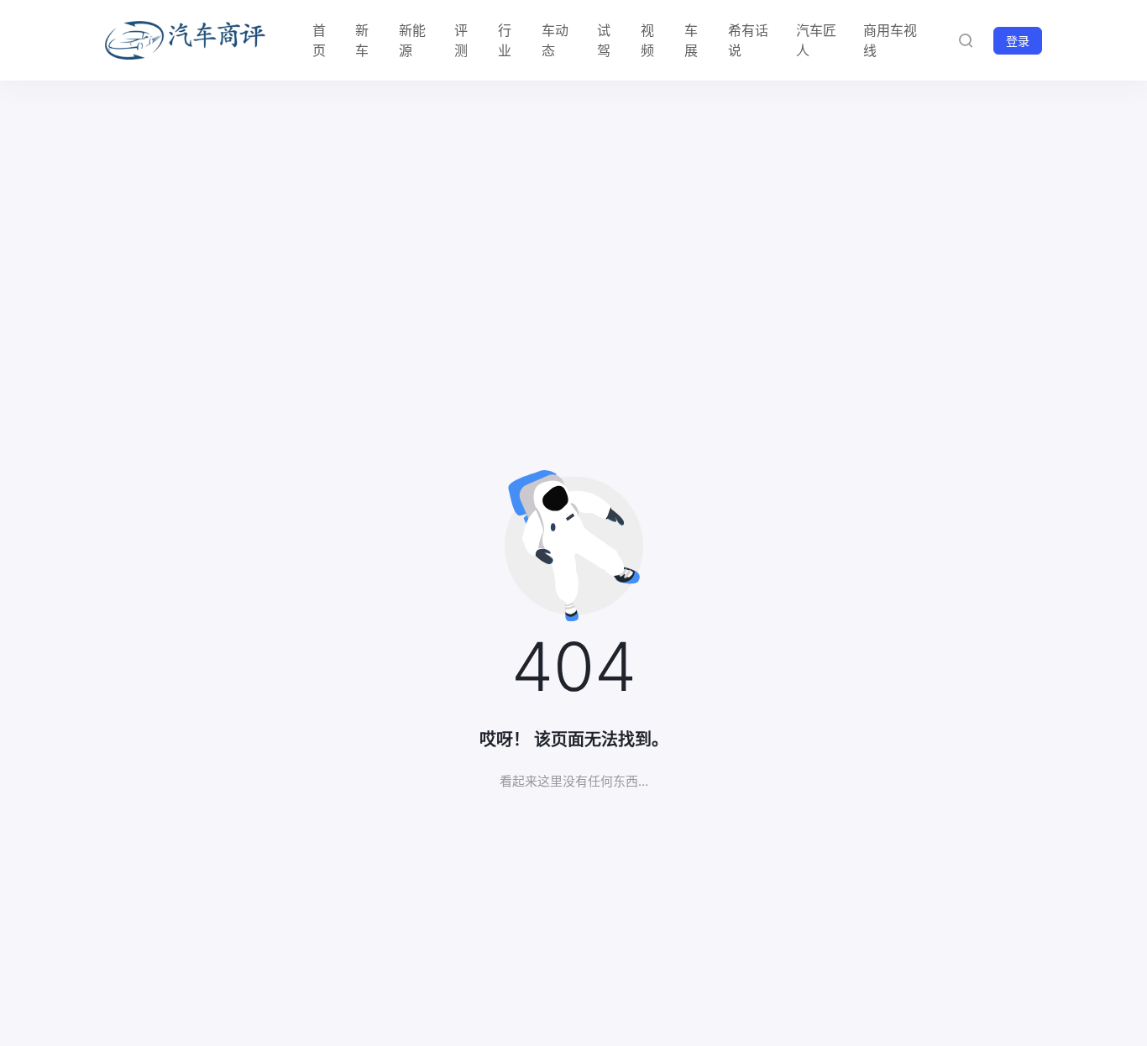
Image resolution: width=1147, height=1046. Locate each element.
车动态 (555, 40)
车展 (691, 40)
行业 (504, 40)
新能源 (412, 40)
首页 (319, 40)
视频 (647, 40)
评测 (461, 40)
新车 (362, 40)
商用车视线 (890, 40)
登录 (1017, 41)
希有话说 (748, 40)
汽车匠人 (816, 40)
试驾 (603, 40)
